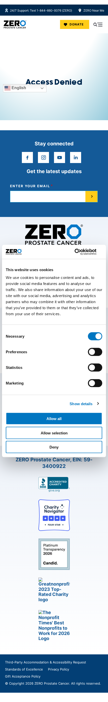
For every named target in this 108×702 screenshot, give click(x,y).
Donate (77, 24)
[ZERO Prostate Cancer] (15, 24)
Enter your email (30, 186)
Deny (54, 447)
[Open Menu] (98, 24)
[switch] (95, 352)
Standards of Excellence (24, 669)
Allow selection (54, 433)
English (18, 88)
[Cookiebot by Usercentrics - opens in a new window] (80, 252)
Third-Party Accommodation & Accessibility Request (45, 662)
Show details (81, 403)
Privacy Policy (58, 669)
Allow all (54, 419)
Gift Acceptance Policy (22, 676)
